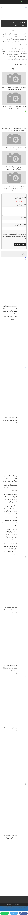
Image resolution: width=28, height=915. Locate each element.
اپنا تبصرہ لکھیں (21, 205)
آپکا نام (23, 218)
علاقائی (17, 64)
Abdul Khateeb (21, 29)
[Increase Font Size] (4, 29)
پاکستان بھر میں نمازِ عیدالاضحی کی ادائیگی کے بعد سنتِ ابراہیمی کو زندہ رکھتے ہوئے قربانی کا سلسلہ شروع (10, 534)
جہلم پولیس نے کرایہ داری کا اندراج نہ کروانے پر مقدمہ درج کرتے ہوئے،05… (14, 188)
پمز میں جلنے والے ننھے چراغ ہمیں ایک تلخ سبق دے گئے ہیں (10, 609)
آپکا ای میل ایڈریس (20, 225)
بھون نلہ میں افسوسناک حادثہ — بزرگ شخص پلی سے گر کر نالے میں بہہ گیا (10, 478)
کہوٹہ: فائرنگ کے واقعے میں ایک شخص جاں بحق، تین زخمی (10, 487)
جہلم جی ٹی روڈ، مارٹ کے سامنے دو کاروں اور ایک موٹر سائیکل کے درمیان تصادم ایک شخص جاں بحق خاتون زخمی (9, 549)
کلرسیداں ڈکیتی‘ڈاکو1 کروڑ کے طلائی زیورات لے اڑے (10, 420)
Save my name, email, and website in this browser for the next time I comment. (14, 236)
